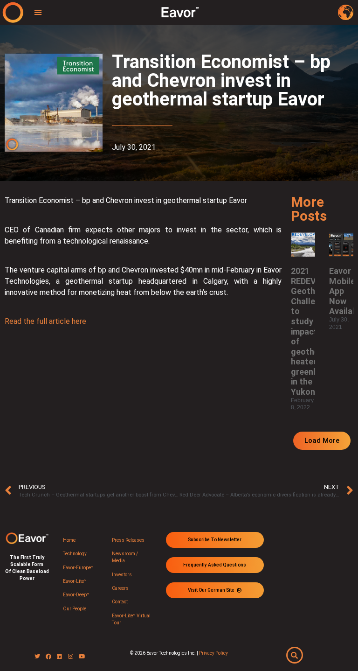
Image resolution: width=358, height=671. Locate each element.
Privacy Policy (213, 653)
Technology (75, 553)
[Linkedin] (59, 656)
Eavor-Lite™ (75, 581)
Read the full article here (45, 321)
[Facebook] (48, 656)
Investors (122, 574)
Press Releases (128, 540)
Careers (120, 588)
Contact (120, 601)
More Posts (309, 209)
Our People (74, 608)
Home (69, 540)
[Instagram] (70, 656)
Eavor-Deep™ (76, 594)
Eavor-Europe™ (78, 567)
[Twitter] (37, 656)
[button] (38, 13)
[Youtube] (82, 656)
